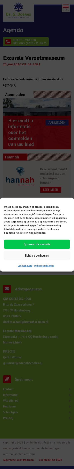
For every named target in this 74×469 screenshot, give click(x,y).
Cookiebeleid (25, 265)
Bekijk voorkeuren (37, 255)
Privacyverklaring (44, 265)
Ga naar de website (37, 244)
